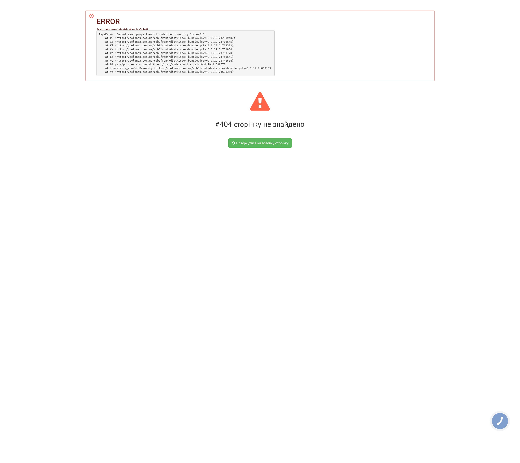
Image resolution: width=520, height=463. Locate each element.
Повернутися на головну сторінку (261, 143)
